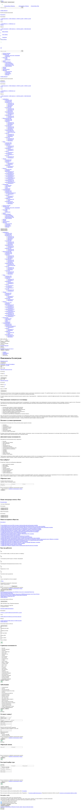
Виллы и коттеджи (11, 132)
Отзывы (4, 68)
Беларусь (4, 168)
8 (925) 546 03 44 (17, 616)
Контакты (5, 70)
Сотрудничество (8, 71)
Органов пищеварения (6, 703)
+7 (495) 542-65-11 (11, 28)
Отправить (3, 757)
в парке (3, 659)
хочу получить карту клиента (6, 589)
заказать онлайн (4, 2)
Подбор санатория (6, 53)
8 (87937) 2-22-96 (3, 612)
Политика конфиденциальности (6, 608)
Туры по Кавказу (8, 62)
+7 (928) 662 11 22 (11, 23)
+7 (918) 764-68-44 (12, 18)
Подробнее (24, 790)
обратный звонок (11, 2)
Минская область (9, 180)
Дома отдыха (7, 186)
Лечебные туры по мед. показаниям (12, 55)
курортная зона (5, 658)
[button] (40, 523)
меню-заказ (4, 652)
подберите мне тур (4, 508)
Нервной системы (5, 695)
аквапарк (4, 650)
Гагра (7, 161)
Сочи (1, 19)
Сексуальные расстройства (7, 693)
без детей (4, 667)
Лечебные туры (6, 54)
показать (2, 680)
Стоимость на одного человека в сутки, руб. (9, 728)
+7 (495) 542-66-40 (4, 28)
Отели (6, 187)
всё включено (4, 656)
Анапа (7, 121)
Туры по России (8, 66)
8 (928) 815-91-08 (11, 612)
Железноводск (9, 111)
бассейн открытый (5, 649)
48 (8, 365)
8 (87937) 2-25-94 (18, 612)
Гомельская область (9, 175)
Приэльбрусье (9, 201)
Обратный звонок (4, 230)
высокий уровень (5, 677)
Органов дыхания (5, 689)
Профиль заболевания (4, 341)
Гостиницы (8, 101)
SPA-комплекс (5, 669)
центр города (4, 661)
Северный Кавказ (6, 189)
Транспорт (2, 733)
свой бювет (4, 668)
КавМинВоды (6, 99)
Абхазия (4, 158)
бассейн (3, 648)
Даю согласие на (12, 488)
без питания (4, 657)
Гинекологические (5, 694)
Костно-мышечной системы (7, 701)
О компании (7, 72)
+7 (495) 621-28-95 (19, 28)
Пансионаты (10, 105)
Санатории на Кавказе (10, 192)
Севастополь (8, 153)
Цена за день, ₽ (3, 338)
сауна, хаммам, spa (5, 651)
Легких (3, 688)
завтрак (3, 655)
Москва (2, 24)
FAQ (14, 596)
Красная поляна (9, 129)
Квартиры (10, 106)
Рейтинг (4, 67)
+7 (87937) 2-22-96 (19, 18)
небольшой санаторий (6, 675)
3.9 (5, 384)
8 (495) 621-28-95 (18, 620)
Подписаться (14, 586)
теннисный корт (5, 671)
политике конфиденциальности (35, 792)
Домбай (7, 198)
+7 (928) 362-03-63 (4, 18)
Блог (12, 596)
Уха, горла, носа (5, 697)
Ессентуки (8, 107)
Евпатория (8, 148)
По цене (7, 364)
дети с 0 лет (4, 664)
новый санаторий (5, 676)
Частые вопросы (6, 69)
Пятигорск (8, 115)
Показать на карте (4, 361)
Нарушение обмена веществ (7, 699)
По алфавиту (12, 364)
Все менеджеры (3, 502)
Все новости (3, 522)
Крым (4, 141)
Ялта (7, 155)
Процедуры (7, 56)
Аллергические (5, 687)
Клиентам (7, 74)
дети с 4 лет (4, 665)
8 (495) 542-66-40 (3, 620)
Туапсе (7, 137)
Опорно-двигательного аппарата (8, 702)
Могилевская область (10, 182)
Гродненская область (10, 177)
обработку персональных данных (15, 488)
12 (6, 365)
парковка (4, 670)
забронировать (3, 377)
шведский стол (5, 654)
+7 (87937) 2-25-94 (27, 18)
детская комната (5, 674)
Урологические (5, 700)
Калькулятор (7, 59)
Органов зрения (5, 696)
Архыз (7, 194)
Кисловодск (2, 14)
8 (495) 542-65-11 (11, 620)
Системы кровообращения (7, 707)
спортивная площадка (6, 672)
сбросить (7, 680)
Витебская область (9, 173)
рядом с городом (5, 662)
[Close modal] (1, 643)
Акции (4, 60)
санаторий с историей (6, 678)
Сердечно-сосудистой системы (8, 690)
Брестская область (9, 171)
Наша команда (8, 73)
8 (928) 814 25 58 (10, 616)
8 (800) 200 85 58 (3, 616)
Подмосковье (5, 184)
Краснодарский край (7, 118)
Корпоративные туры (9, 65)
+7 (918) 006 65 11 (4, 23)
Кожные (3, 692)
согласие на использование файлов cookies (68, 792)
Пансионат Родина (4, 380)
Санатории (8, 100)
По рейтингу (3, 364)
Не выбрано (2, 342)
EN (1, 29)
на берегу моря (5, 663)
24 (7, 365)
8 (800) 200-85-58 (3, 10)
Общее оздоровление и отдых (8, 706)
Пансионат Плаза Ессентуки (6, 369)
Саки (7, 151)
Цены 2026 (5, 57)
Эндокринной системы (6, 705)
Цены (6, 58)
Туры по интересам (7, 61)
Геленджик (8, 125)
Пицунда (7, 165)
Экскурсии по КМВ (9, 63)
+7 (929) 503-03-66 (27, 28)
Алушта (7, 144)
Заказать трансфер (5, 734)
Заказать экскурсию (6, 735)
